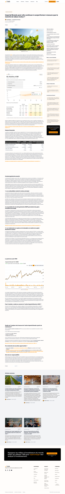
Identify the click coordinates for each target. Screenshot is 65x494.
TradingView (57, 478)
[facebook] (10, 25)
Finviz (56, 482)
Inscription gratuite (52, 1)
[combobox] (58, 1)
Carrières (35, 476)
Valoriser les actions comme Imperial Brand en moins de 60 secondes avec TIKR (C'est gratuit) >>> (23, 225)
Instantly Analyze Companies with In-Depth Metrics (46, 477)
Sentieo (56, 474)
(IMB (11, 54)
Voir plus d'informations (57, 484)
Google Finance (57, 476)
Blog (37, 1)
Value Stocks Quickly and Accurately (46, 469)
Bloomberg (56, 468)
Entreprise (27, 1)
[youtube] (11, 470)
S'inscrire (46, 1)
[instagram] (9, 470)
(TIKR (41, 117)
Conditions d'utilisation (17, 492)
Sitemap (24, 492)
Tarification (22, 1)
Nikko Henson (46, 400)
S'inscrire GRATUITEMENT (53, 132)
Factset (56, 480)
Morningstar (57, 470)
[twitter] (8, 25)
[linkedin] (11, 25)
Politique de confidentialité (9, 492)
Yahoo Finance (57, 472)
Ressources (32, 1)
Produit (18, 1)
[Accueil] (7, 1)
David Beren (9, 19)
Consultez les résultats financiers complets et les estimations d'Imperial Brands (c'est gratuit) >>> (22, 161)
